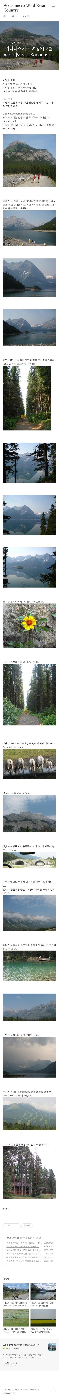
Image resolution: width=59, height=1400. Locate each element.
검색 (47, 6)
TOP (53, 1390)
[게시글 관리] (17, 1226)
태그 (14, 16)
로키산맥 (20, 1237)
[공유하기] (13, 1226)
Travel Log (10, 1237)
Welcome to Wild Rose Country (24, 6)
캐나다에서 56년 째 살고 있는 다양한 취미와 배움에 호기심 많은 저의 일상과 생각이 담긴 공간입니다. (23, 1356)
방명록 (26, 16)
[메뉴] (53, 5)
